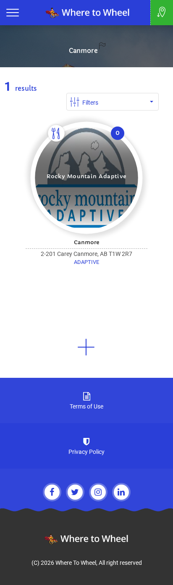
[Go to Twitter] (75, 492)
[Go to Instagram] (98, 492)
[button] (86, 347)
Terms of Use (86, 406)
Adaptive (86, 262)
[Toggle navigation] (12, 12)
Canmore (83, 50)
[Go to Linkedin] (121, 492)
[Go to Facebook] (52, 492)
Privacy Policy (86, 451)
